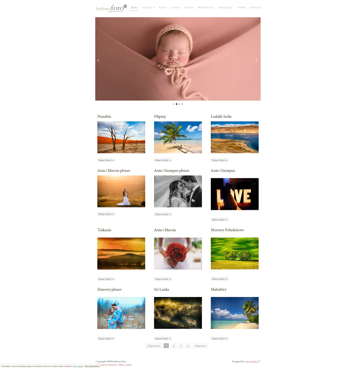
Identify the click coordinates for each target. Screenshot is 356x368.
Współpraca (206, 7)
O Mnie (241, 7)
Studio (175, 7)
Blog (134, 7)
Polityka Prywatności (106, 364)
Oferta (189, 7)
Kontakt (256, 7)
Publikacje (225, 7)
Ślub (162, 7)
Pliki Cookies (78, 366)
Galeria (147, 7)
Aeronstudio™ (252, 361)
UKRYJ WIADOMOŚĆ (92, 366)
